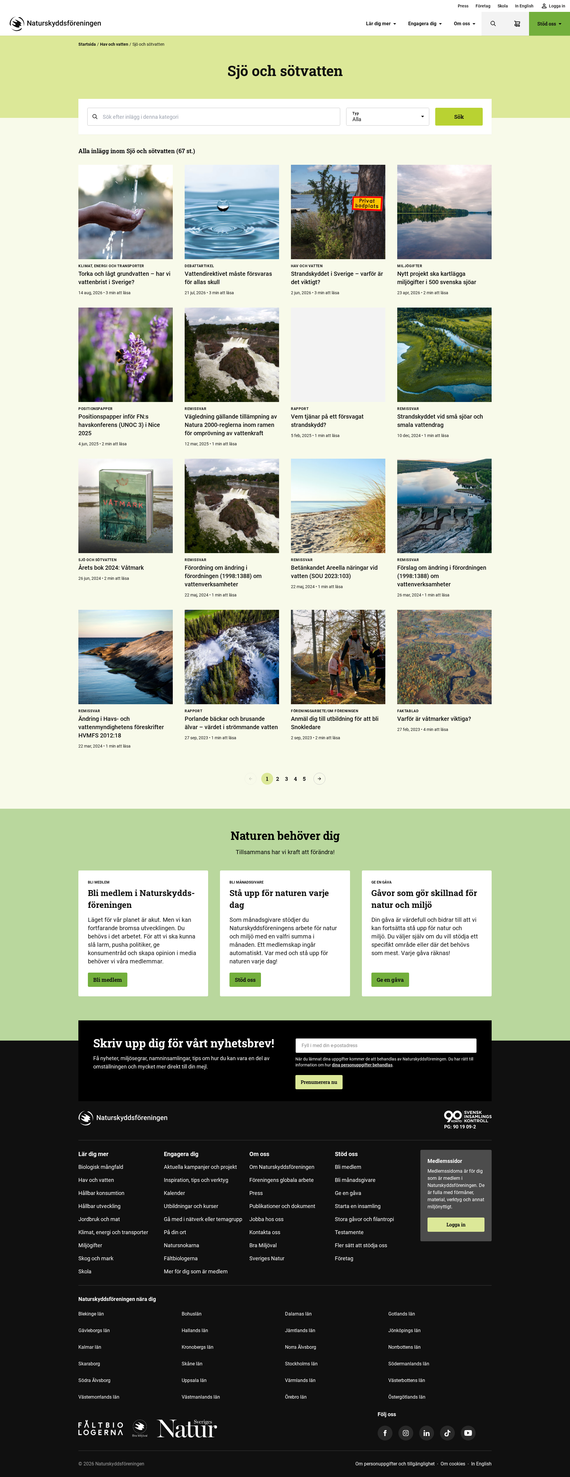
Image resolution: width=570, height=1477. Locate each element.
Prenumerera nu (319, 1082)
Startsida (87, 44)
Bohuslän (192, 1314)
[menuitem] (463, 6)
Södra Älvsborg (94, 1380)
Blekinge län (91, 1314)
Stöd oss (546, 23)
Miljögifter (90, 1245)
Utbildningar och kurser (191, 1206)
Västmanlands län (201, 1397)
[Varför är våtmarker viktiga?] (444, 657)
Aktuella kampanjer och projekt (200, 1167)
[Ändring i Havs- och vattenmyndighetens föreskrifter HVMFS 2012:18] (125, 657)
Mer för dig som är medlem (196, 1271)
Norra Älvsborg (300, 1347)
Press (463, 6)
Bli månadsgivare (355, 1180)
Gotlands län (401, 1314)
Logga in (456, 1224)
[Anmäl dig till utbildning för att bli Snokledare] (338, 657)
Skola (503, 6)
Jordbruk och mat (99, 1219)
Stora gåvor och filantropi (364, 1219)
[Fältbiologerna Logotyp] (100, 1428)
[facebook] (385, 1433)
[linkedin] (426, 1433)
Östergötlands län (406, 1397)
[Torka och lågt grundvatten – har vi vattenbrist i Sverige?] (125, 212)
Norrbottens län (404, 1347)
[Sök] (493, 24)
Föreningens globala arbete (281, 1180)
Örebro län (296, 1397)
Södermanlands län (408, 1364)
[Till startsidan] (58, 23)
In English (524, 6)
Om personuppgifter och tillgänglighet (395, 1464)
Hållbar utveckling (99, 1206)
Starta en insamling (358, 1206)
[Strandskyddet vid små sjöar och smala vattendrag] (444, 355)
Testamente (349, 1232)
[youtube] (468, 1433)
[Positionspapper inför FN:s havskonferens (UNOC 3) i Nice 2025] (125, 355)
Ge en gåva (390, 979)
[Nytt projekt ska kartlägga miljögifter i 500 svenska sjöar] (444, 212)
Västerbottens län (406, 1380)
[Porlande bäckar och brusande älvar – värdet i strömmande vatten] (232, 657)
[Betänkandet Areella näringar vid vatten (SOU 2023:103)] (338, 506)
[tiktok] (447, 1433)
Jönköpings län (404, 1330)
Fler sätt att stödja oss (361, 1245)
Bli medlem (107, 979)
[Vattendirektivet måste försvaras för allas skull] (232, 212)
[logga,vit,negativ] (187, 1429)
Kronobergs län (197, 1347)
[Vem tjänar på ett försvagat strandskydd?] (338, 355)
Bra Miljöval (263, 1245)
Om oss (462, 23)
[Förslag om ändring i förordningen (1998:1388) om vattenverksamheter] (444, 506)
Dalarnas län (298, 1314)
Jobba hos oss (266, 1219)
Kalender (174, 1193)
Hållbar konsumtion (101, 1193)
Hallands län (195, 1330)
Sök (459, 116)
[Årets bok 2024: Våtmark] (125, 506)
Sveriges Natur (266, 1258)
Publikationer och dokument (282, 1206)
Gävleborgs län (94, 1330)
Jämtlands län (300, 1330)
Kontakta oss (264, 1232)
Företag (483, 6)
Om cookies (453, 1464)
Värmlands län (300, 1380)
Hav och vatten (114, 44)
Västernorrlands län (98, 1397)
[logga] (139, 1429)
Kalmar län (89, 1347)
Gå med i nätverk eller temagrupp (203, 1219)
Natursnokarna (181, 1245)
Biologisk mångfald (100, 1167)
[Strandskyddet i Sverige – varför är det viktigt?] (338, 212)
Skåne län (192, 1364)
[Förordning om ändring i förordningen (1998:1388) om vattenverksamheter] (232, 506)
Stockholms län (301, 1364)
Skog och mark (95, 1258)
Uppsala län (194, 1380)
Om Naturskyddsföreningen (281, 1167)
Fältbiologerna (181, 1258)
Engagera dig (422, 23)
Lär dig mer (378, 23)
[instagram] (405, 1433)
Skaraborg (89, 1364)
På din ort (175, 1232)
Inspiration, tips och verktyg (196, 1180)
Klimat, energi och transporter (113, 1232)
